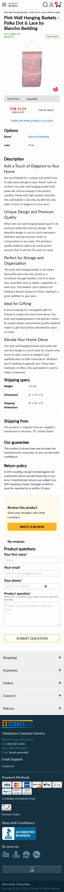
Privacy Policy (23, 884)
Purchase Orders (11, 814)
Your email (12, 567)
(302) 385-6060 (16, 743)
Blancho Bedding (39, 136)
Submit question (32, 638)
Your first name (15, 554)
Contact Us (8, 766)
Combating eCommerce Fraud (18, 798)
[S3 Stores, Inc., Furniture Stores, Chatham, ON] (19, 833)
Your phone (12, 580)
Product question (17, 593)
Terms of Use (8, 884)
